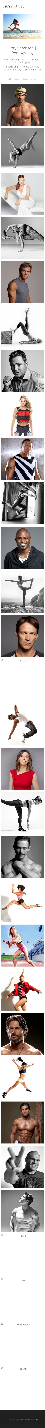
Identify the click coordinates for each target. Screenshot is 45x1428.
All (10, 79)
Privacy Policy (33, 1419)
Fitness (17, 79)
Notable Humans (30, 79)
